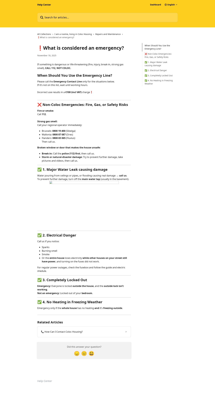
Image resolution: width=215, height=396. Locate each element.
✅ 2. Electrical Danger (156, 70)
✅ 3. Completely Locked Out (159, 75)
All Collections (44, 34)
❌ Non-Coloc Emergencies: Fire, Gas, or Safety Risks (158, 55)
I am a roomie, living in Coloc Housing (73, 34)
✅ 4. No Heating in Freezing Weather (159, 82)
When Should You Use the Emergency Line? (157, 47)
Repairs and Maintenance (108, 34)
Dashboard (155, 5)
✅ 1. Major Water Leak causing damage (156, 64)
